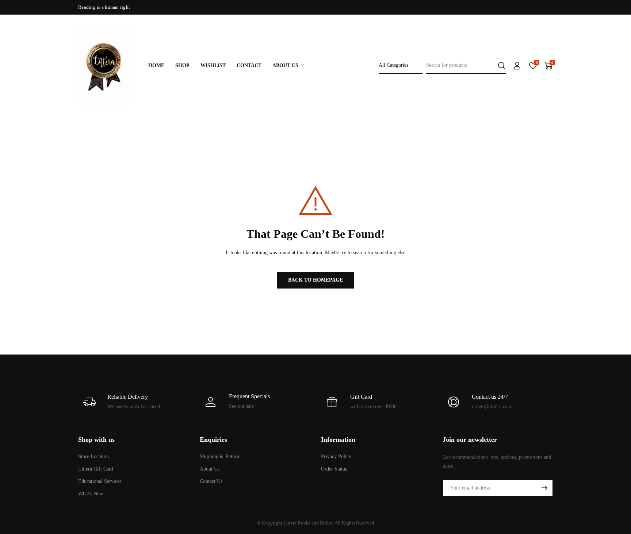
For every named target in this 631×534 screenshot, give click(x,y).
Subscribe (544, 488)
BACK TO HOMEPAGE (315, 280)
